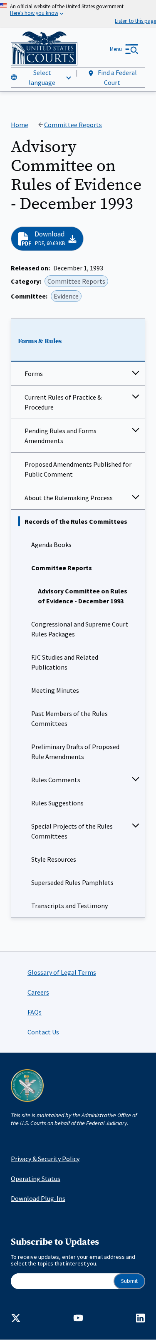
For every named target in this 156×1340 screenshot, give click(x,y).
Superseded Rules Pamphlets (72, 882)
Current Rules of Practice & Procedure (63, 402)
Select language (42, 77)
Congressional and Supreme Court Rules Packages (79, 629)
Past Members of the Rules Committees (69, 718)
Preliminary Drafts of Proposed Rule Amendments (75, 751)
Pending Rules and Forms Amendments (61, 436)
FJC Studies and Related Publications (64, 662)
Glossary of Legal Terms (61, 972)
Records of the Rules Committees (76, 521)
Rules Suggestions (57, 803)
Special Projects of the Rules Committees (72, 831)
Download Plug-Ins (38, 1198)
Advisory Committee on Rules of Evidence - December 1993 (82, 596)
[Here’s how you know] (78, 14)
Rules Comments (55, 780)
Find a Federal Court (117, 77)
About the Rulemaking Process (69, 498)
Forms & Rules (40, 341)
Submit (129, 1281)
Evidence (66, 296)
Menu (116, 49)
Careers (38, 992)
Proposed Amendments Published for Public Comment (78, 469)
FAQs (34, 1012)
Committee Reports (61, 568)
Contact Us (43, 1032)
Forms (34, 373)
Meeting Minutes (55, 690)
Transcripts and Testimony (69, 905)
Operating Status (35, 1178)
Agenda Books (51, 544)
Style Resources (53, 859)
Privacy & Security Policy (45, 1158)
